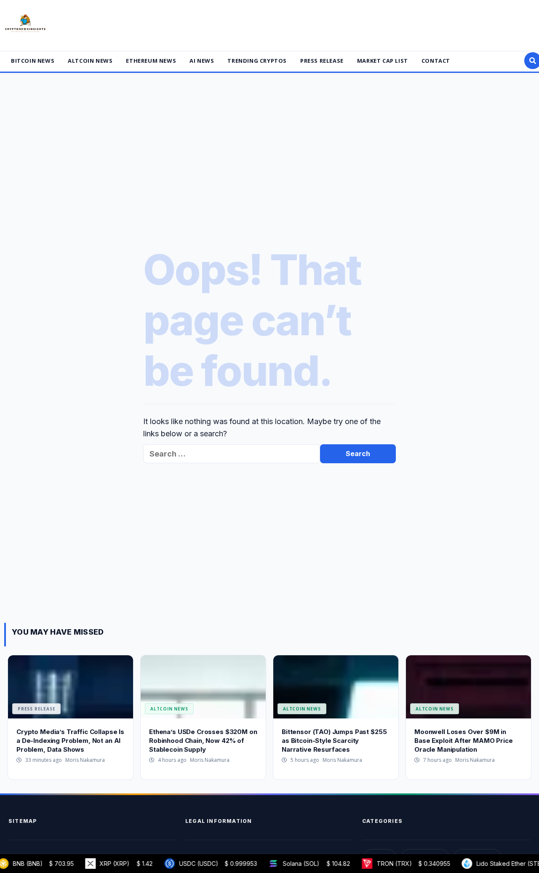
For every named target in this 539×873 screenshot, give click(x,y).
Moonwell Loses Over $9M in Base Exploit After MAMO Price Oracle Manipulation (463, 740)
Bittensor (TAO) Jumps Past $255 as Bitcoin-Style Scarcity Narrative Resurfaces (334, 740)
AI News (201, 60)
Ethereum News (151, 60)
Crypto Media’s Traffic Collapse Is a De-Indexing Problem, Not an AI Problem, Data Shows (70, 740)
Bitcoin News (32, 60)
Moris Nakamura (85, 760)
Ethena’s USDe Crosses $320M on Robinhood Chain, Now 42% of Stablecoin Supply (203, 740)
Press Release (322, 60)
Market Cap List (382, 60)
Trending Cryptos (257, 60)
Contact (436, 60)
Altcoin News (90, 60)
